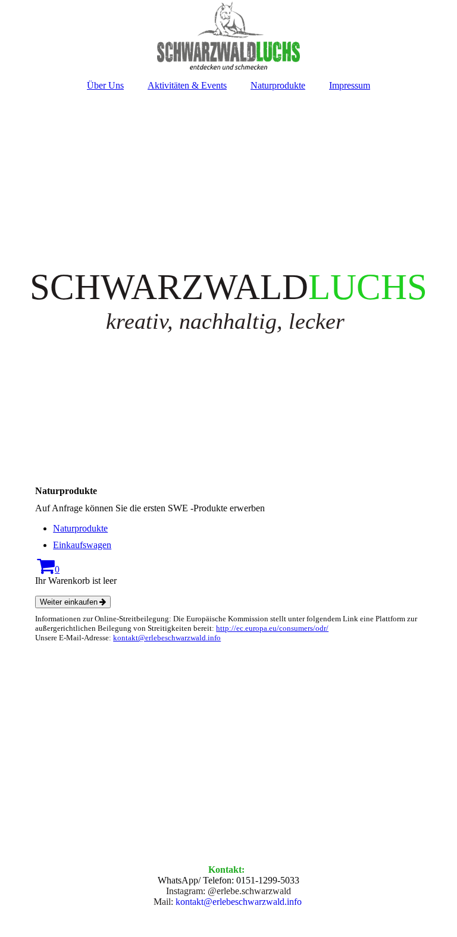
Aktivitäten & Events (187, 85)
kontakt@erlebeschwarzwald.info (167, 637)
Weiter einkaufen (69, 602)
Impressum (349, 85)
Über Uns (105, 85)
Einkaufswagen (82, 545)
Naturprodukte (278, 85)
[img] (228, 35)
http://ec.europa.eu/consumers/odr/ (272, 628)
